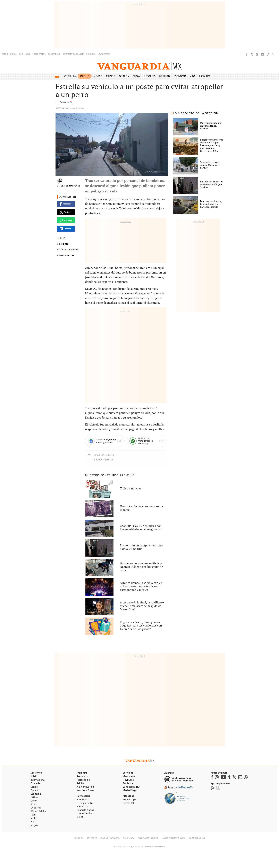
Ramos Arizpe (66, 255)
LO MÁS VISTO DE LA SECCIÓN (195, 113)
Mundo (110, 76)
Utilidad (164, 76)
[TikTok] (268, 54)
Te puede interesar (102, 459)
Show (136, 76)
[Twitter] (251, 54)
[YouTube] (262, 54)
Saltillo (84, 76)
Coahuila (70, 76)
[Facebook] (246, 54)
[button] (57, 76)
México (97, 76)
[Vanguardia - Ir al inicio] (139, 66)
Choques (64, 244)
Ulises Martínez (70, 186)
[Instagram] (256, 54)
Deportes (149, 76)
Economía (180, 76)
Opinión (124, 76)
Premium (204, 76)
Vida (192, 76)
